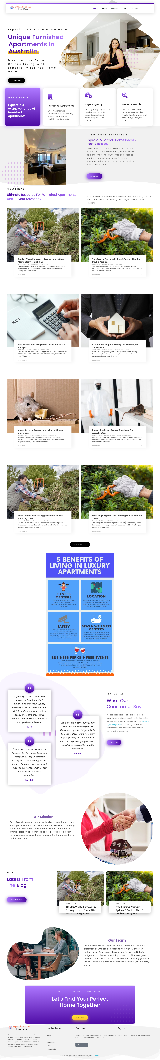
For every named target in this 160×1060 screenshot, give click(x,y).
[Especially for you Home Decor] (20, 8)
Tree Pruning (118, 264)
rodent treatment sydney (124, 435)
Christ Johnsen (34, 264)
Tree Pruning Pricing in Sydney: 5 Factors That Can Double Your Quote (131, 910)
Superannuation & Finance (122, 350)
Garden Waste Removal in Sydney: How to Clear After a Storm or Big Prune (81, 910)
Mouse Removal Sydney (49, 435)
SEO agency (95, 1056)
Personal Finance (44, 349)
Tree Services (45, 264)
